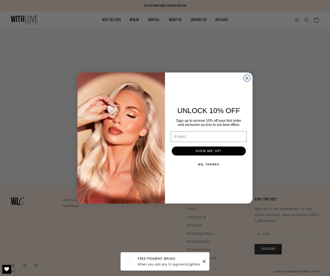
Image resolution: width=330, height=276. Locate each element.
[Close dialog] (247, 78)
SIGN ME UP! (209, 150)
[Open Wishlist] (6, 269)
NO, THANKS (209, 164)
